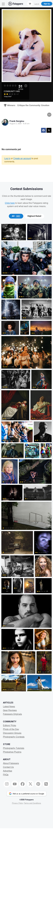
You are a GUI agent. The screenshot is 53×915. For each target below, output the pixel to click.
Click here (10, 202)
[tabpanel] (26, 458)
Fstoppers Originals (12, 714)
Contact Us (8, 767)
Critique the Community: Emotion (33, 105)
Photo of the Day (11, 729)
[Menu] (3, 3)
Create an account (22, 158)
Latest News (9, 706)
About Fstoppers (11, 763)
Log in (7, 158)
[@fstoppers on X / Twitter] (30, 784)
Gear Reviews (10, 710)
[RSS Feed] (46, 784)
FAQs (5, 774)
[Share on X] (48, 130)
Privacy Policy (17, 803)
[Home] (15, 4)
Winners (10, 105)
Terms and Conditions (32, 803)
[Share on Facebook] (43, 130)
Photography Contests (13, 736)
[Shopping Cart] (30, 3)
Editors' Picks (9, 725)
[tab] (16, 216)
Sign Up (47, 3)
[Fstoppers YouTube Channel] (14, 784)
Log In (37, 3)
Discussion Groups (12, 732)
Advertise (7, 770)
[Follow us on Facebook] (22, 784)
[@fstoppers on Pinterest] (38, 784)
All (15, 216)
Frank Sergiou (17, 121)
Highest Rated (34, 216)
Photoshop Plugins (12, 751)
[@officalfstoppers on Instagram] (7, 784)
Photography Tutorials (13, 748)
